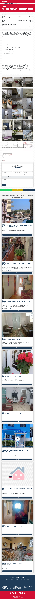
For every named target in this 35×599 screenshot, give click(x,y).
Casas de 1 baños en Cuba (28, 585)
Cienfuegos (5, 3)
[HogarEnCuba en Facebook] (15, 593)
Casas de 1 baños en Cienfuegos (6, 586)
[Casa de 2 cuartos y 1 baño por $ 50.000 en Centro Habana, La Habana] (17, 248)
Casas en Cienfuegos (6, 581)
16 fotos (9, 345)
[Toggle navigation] (32, 1)
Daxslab (21, 597)
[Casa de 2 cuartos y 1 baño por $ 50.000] (7, 82)
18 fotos (10, 232)
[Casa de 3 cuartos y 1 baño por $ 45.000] (17, 511)
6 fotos (9, 531)
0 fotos (10, 495)
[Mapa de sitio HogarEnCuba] (24, 593)
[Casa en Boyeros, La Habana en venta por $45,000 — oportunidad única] (17, 435)
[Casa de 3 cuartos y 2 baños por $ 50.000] (17, 398)
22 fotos (9, 382)
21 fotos (10, 270)
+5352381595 (17, 168)
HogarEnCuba (4, 1)
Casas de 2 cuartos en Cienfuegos (7, 584)
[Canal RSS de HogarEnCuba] (20, 593)
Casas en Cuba (26, 581)
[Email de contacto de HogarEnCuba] (10, 593)
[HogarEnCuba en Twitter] (17, 593)
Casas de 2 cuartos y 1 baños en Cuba (28, 587)
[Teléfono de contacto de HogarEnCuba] (13, 593)
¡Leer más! (17, 234)
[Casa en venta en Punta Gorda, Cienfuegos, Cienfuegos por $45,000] (17, 473)
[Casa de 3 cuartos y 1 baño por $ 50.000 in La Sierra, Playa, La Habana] (17, 286)
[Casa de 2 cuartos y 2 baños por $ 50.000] (17, 361)
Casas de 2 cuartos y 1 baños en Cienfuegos (7, 588)
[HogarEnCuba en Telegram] (22, 593)
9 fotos (9, 308)
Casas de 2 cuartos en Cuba (28, 584)
